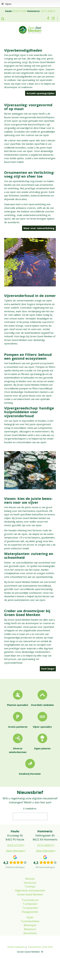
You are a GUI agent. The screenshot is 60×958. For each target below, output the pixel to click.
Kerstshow (30, 933)
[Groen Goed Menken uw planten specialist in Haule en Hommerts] (30, 29)
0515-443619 (48, 11)
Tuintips (30, 886)
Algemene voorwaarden (30, 890)
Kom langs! (47, 668)
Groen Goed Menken (30, 894)
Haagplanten (30, 912)
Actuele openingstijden (40, 93)
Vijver (30, 917)
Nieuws (30, 878)
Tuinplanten (30, 908)
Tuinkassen (30, 904)
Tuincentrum (30, 900)
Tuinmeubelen (30, 921)
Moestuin (30, 929)
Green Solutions (16, 946)
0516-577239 (20, 11)
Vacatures (30, 882)
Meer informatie (15, 850)
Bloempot (30, 925)
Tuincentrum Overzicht (40, 946)
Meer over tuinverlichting (39, 228)
